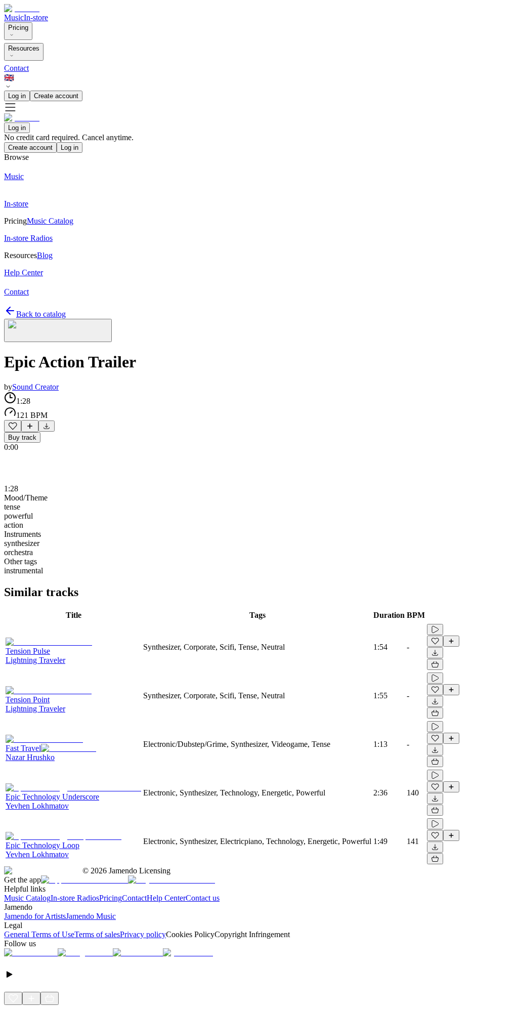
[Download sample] (46, 426)
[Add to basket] (435, 664)
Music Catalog (27, 898)
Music (14, 17)
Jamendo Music (91, 916)
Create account (56, 96)
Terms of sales (97, 934)
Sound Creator (35, 387)
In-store (36, 17)
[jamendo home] (21, 8)
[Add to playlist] (29, 426)
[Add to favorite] (12, 426)
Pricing (18, 27)
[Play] (58, 330)
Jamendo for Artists (35, 916)
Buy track (22, 437)
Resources (23, 48)
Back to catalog (41, 314)
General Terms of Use (39, 934)
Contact (16, 68)
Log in (17, 96)
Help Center (166, 898)
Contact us (203, 898)
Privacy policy (143, 934)
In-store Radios (75, 898)
